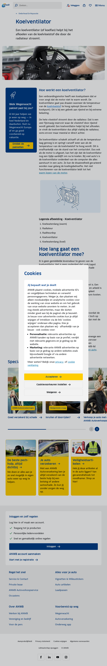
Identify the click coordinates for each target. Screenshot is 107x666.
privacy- (59, 361)
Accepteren (52, 376)
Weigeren (52, 392)
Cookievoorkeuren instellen (52, 384)
